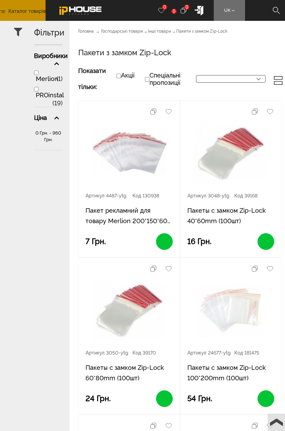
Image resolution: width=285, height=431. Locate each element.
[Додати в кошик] (164, 241)
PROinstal (50, 95)
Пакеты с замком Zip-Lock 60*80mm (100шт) (125, 373)
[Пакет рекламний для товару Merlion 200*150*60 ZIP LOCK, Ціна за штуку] (129, 152)
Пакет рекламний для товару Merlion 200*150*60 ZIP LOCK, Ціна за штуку (126, 216)
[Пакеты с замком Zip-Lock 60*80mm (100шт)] (129, 309)
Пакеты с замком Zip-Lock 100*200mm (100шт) (226, 373)
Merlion (47, 78)
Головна (86, 31)
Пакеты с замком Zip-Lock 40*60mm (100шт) (226, 216)
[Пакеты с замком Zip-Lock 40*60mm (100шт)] (230, 152)
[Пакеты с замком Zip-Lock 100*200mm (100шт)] (230, 309)
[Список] (278, 80)
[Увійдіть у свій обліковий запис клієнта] (199, 10)
